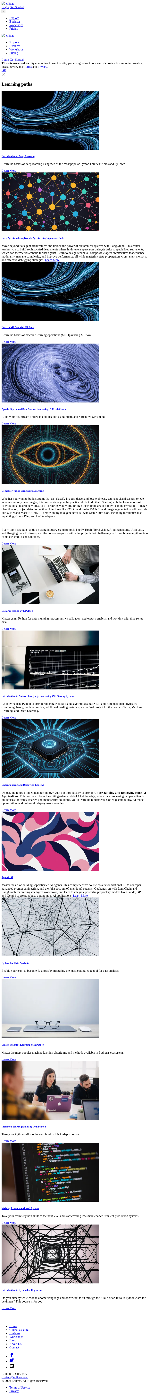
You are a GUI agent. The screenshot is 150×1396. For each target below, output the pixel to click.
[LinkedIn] (11, 1367)
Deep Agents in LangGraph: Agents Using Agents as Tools (33, 237)
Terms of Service (19, 1387)
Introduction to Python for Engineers (22, 1290)
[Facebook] (11, 1356)
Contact (14, 1347)
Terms (28, 66)
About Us (15, 1344)
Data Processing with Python (17, 610)
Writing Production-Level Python (20, 1208)
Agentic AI (7, 877)
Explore (14, 18)
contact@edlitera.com (15, 1377)
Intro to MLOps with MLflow (18, 327)
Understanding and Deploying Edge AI (23, 784)
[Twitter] (11, 1361)
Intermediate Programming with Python (24, 1126)
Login (5, 7)
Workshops (16, 25)
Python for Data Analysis (15, 963)
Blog (12, 1340)
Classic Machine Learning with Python (23, 1044)
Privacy (42, 66)
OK (4, 70)
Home (13, 1326)
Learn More (9, 170)
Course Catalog (19, 1329)
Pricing (13, 28)
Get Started (17, 7)
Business (14, 21)
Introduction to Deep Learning (18, 156)
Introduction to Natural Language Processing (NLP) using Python (38, 696)
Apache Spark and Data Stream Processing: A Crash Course (34, 409)
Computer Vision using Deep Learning (23, 490)
